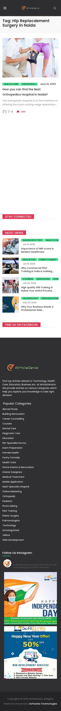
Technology (30, 298)
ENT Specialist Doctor (14, 443)
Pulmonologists (11, 520)
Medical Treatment (13, 477)
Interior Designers (12, 472)
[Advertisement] (30, 169)
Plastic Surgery (10, 515)
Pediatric (7, 501)
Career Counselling (13, 418)
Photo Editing (9, 506)
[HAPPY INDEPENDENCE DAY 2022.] (30, 598)
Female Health (10, 452)
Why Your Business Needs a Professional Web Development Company (37, 310)
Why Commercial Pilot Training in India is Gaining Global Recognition (36, 271)
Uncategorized (10, 530)
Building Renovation (13, 414)
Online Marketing (12, 491)
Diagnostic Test (32, 240)
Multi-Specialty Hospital (15, 486)
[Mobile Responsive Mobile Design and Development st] (30, 652)
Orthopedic (29, 84)
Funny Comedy (47, 259)
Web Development (13, 540)
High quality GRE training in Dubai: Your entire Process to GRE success (37, 290)
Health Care (11, 84)
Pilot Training (9, 510)
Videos (6, 535)
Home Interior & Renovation (18, 467)
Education (29, 259)
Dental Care (9, 428)
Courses (28, 279)
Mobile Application (12, 481)
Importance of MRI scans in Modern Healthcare (37, 250)
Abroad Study (10, 409)
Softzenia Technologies (43, 703)
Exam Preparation (12, 447)
